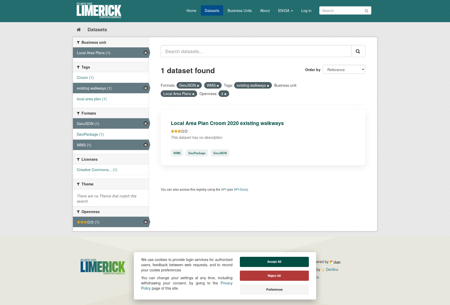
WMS (176, 153)
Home (191, 10)
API (223, 189)
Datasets (212, 10)
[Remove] (198, 85)
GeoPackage (196, 153)
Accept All (274, 261)
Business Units (240, 10)
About (265, 10)
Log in (306, 10)
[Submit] (366, 10)
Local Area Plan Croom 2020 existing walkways (227, 123)
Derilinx (331, 269)
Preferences (274, 289)
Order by (313, 69)
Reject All (274, 275)
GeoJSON (220, 153)
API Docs (240, 189)
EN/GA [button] (284, 10)
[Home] (79, 29)
